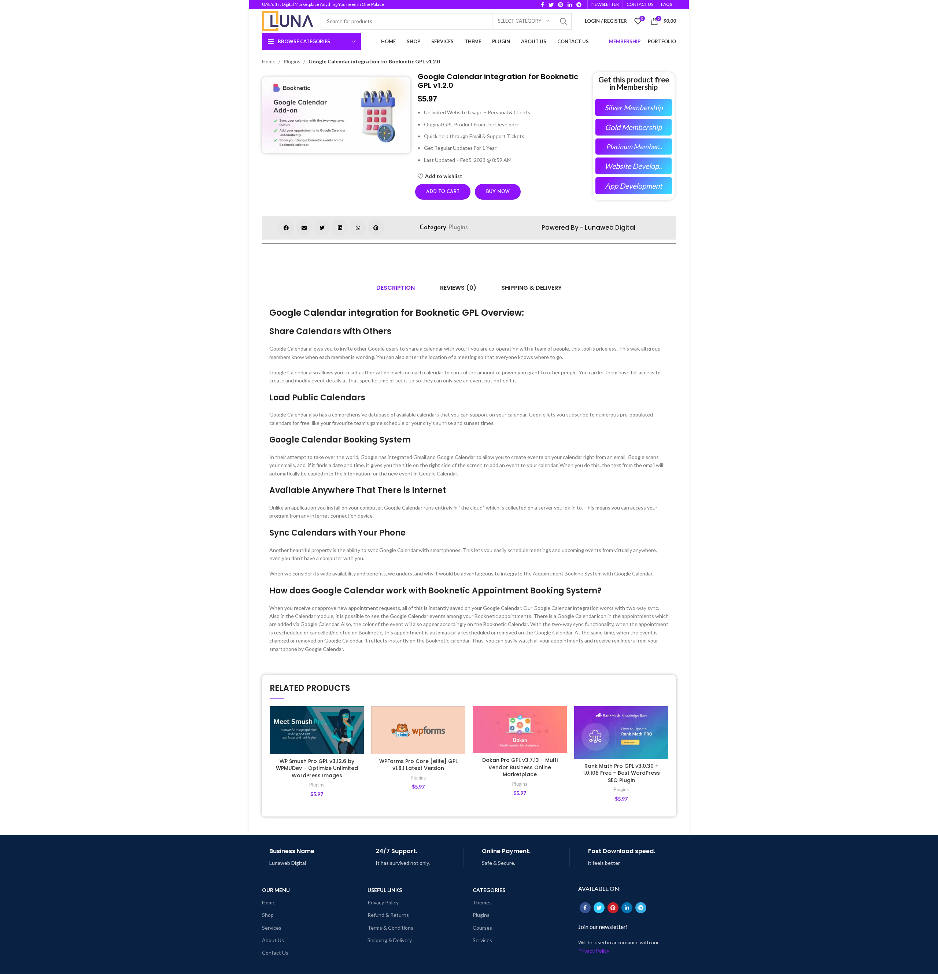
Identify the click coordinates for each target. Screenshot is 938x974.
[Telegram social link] (579, 5)
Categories (489, 890)
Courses (482, 928)
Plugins (293, 61)
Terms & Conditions (390, 928)
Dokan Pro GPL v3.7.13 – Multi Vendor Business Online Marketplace (520, 767)
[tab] (395, 288)
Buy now (498, 191)
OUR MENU (276, 890)
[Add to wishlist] (358, 718)
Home (269, 61)
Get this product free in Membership (633, 83)
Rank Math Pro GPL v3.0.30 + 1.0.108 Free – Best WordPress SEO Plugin (621, 773)
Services (271, 928)
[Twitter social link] (551, 5)
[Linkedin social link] (569, 5)
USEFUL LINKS (385, 890)
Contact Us (275, 952)
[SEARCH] (563, 21)
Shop (268, 915)
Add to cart (442, 191)
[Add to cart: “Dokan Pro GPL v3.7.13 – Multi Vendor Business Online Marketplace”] (561, 734)
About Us (273, 940)
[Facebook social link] (542, 5)
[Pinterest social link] (560, 5)
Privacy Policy (383, 902)
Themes (482, 902)
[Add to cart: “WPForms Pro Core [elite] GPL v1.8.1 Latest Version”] (460, 734)
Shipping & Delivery (390, 940)
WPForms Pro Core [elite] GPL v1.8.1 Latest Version (418, 765)
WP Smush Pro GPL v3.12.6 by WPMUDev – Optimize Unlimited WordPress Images (317, 768)
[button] (286, 227)
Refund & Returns (388, 915)
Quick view (358, 751)
